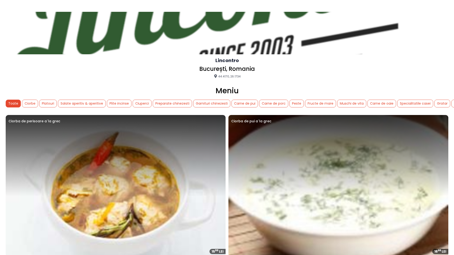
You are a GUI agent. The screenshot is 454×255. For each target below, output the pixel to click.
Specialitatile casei (415, 103)
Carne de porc (274, 103)
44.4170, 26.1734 (229, 76)
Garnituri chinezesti (212, 103)
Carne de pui (244, 103)
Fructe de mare (320, 103)
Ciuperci (142, 103)
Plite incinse (119, 103)
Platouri (48, 103)
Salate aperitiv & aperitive (82, 103)
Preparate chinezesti (172, 103)
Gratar (442, 103)
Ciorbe (30, 103)
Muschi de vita (352, 103)
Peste (296, 103)
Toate (13, 103)
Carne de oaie (381, 103)
